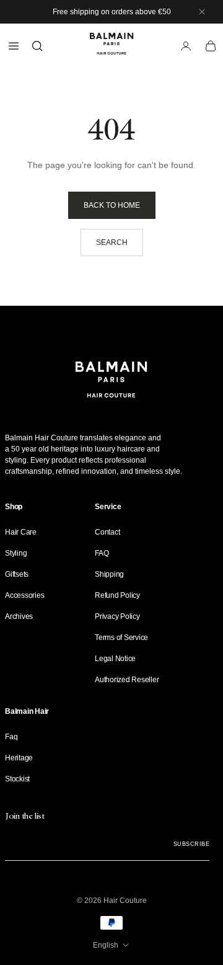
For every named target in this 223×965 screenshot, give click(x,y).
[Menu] (13, 46)
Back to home (112, 205)
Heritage (19, 758)
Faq (11, 736)
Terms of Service (121, 637)
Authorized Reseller (127, 679)
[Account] (185, 45)
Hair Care (21, 532)
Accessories (24, 595)
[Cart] (210, 45)
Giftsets (16, 574)
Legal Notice (115, 658)
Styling (16, 553)
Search (112, 242)
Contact (107, 532)
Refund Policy (117, 595)
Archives (19, 616)
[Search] (37, 45)
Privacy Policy (117, 616)
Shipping (109, 574)
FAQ (101, 553)
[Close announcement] (202, 12)
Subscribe (191, 844)
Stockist (17, 779)
